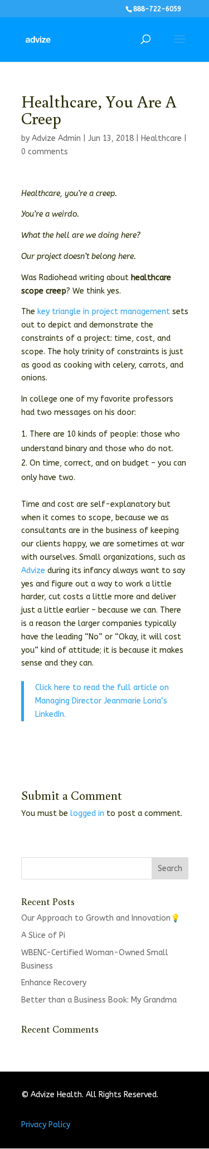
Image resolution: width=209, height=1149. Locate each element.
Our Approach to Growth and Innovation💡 (100, 918)
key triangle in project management (103, 311)
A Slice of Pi (43, 935)
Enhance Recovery (53, 982)
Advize (33, 570)
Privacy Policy (45, 1125)
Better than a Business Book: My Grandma (99, 1000)
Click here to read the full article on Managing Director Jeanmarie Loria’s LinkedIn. (102, 701)
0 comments (44, 152)
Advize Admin (56, 138)
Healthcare (161, 138)
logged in (87, 813)
